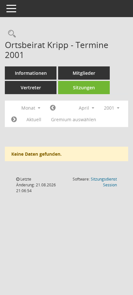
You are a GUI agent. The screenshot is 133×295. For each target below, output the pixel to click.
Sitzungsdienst (104, 182)
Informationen (31, 73)
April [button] (84, 108)
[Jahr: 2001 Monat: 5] (14, 119)
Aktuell (33, 119)
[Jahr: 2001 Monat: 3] (52, 108)
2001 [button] (110, 108)
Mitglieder (84, 73)
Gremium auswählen (73, 119)
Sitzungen (84, 87)
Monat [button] (28, 108)
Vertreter (31, 87)
